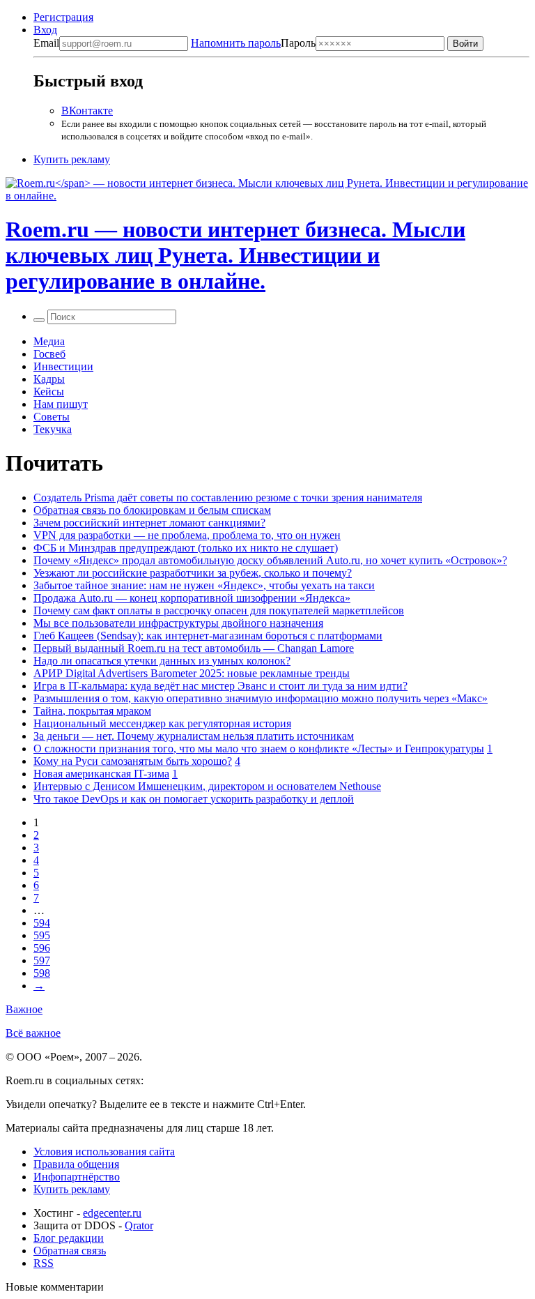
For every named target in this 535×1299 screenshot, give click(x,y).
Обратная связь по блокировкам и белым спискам (152, 510)
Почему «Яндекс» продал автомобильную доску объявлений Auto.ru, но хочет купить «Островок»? (270, 560)
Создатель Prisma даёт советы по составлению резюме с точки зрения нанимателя (227, 497)
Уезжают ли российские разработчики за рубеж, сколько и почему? (192, 573)
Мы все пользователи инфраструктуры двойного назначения (178, 623)
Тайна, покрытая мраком (92, 711)
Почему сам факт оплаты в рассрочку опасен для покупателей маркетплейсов (218, 610)
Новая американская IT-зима (101, 774)
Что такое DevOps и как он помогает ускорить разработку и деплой (193, 799)
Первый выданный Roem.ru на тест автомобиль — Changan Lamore (193, 648)
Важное (24, 1009)
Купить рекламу (71, 159)
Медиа (49, 341)
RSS (43, 1263)
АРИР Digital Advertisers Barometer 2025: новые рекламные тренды (191, 673)
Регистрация (63, 17)
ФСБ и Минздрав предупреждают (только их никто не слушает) (185, 548)
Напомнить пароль (236, 43)
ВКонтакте (87, 110)
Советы (51, 417)
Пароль (253, 43)
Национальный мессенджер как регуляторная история (162, 723)
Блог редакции (68, 1238)
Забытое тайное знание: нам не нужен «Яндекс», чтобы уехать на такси (204, 585)
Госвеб (49, 354)
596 (41, 948)
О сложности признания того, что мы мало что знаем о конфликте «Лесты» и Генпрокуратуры (258, 748)
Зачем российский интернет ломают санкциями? (149, 523)
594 (41, 923)
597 (41, 960)
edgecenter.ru (112, 1213)
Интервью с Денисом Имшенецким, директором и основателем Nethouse (207, 786)
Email (46, 43)
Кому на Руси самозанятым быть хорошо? (132, 761)
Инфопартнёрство (76, 1177)
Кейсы (48, 391)
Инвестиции (63, 366)
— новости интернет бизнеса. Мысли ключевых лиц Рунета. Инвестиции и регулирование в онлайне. (235, 255)
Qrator (139, 1225)
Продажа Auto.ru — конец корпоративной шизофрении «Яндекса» (191, 598)
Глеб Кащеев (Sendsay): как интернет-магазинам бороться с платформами (207, 635)
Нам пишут (60, 404)
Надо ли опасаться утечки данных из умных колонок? (161, 661)
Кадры (49, 379)
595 (41, 935)
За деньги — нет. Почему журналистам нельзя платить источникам (193, 736)
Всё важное (33, 1033)
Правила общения (76, 1164)
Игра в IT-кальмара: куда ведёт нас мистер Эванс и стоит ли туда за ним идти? (220, 686)
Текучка (52, 429)
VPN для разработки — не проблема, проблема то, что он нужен (187, 535)
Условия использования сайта (104, 1151)
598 (41, 973)
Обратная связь (69, 1250)
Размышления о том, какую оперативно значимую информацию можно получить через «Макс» (260, 698)
